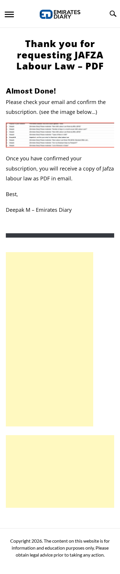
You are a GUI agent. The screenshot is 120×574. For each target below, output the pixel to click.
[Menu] (9, 15)
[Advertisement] (49, 339)
